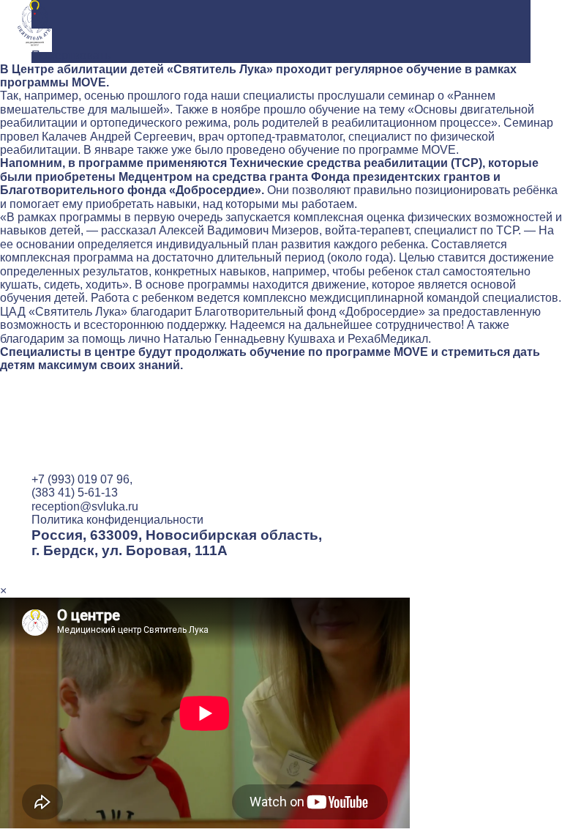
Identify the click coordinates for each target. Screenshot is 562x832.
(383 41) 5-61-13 (74, 492)
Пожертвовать (70, 55)
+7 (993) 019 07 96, (81, 479)
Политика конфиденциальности (117, 519)
